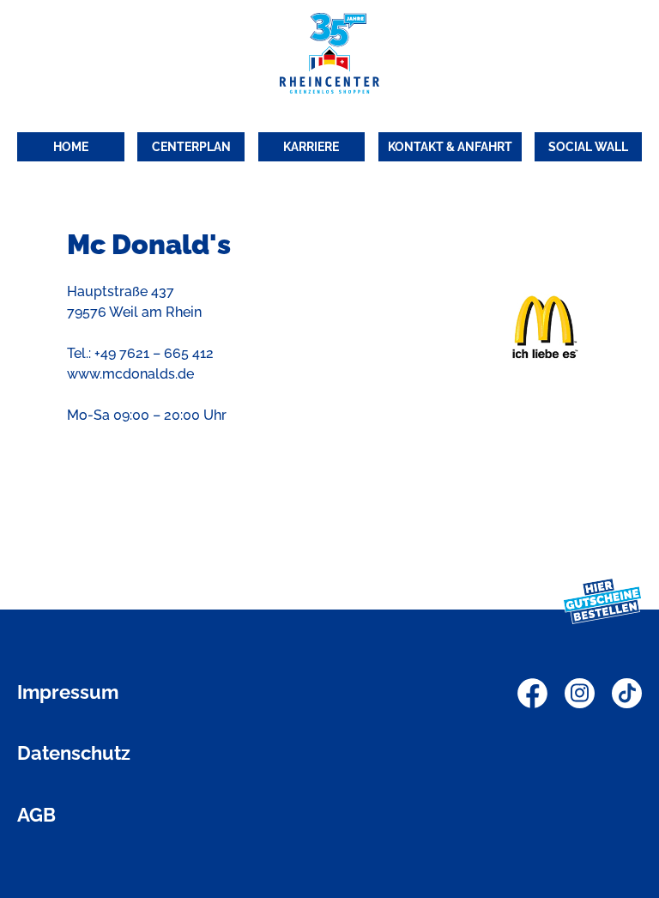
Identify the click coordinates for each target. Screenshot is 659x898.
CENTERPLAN (191, 147)
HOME (70, 147)
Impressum (67, 692)
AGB (36, 815)
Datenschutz (73, 753)
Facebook (532, 693)
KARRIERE (311, 147)
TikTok (627, 693)
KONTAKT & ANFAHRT (450, 147)
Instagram (580, 693)
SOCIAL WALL (588, 147)
